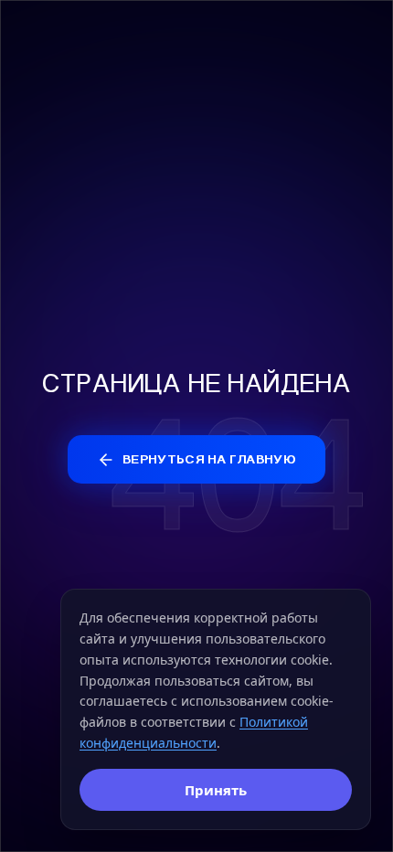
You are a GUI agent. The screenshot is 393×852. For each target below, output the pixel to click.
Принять (216, 790)
